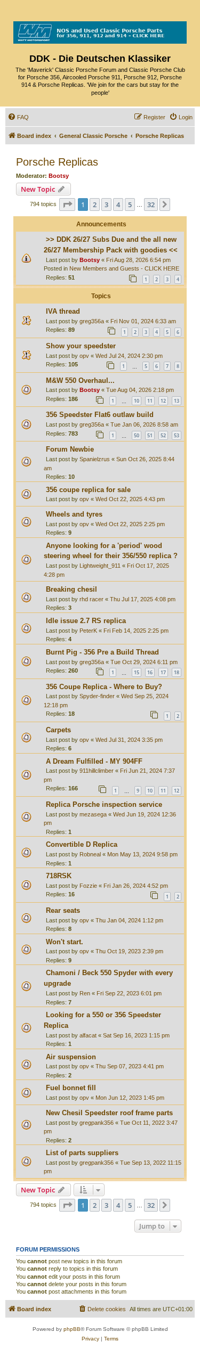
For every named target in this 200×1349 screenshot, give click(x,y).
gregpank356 (96, 1122)
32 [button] (151, 204)
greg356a (91, 321)
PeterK (88, 630)
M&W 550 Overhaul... (80, 381)
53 (176, 435)
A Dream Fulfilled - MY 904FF (94, 761)
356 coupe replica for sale (88, 490)
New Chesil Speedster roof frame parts (109, 1113)
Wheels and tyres (74, 514)
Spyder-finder (97, 696)
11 (150, 400)
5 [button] (130, 204)
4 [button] (118, 204)
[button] (67, 204)
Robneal (90, 854)
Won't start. (64, 942)
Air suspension (71, 1057)
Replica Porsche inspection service (104, 804)
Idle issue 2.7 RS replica (86, 621)
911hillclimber (96, 770)
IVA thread (63, 311)
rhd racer (91, 599)
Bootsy (59, 176)
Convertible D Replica (81, 844)
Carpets (58, 730)
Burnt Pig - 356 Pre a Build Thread (102, 652)
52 (163, 435)
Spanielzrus (94, 459)
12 (163, 400)
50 (136, 435)
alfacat (88, 1035)
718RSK (58, 876)
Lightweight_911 (100, 565)
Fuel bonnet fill (71, 1088)
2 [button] (95, 204)
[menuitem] (18, 117)
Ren (84, 993)
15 (136, 672)
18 (176, 672)
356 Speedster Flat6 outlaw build (100, 415)
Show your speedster (81, 346)
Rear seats (63, 910)
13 (176, 400)
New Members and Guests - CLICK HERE (124, 268)
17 (163, 672)
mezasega (93, 814)
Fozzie (88, 885)
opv (84, 356)
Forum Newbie (70, 449)
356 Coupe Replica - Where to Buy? (104, 687)
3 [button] (106, 204)
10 (136, 400)
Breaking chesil (71, 589)
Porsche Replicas (57, 162)
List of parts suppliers (82, 1153)
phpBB (72, 1329)
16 (150, 672)
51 (150, 435)
